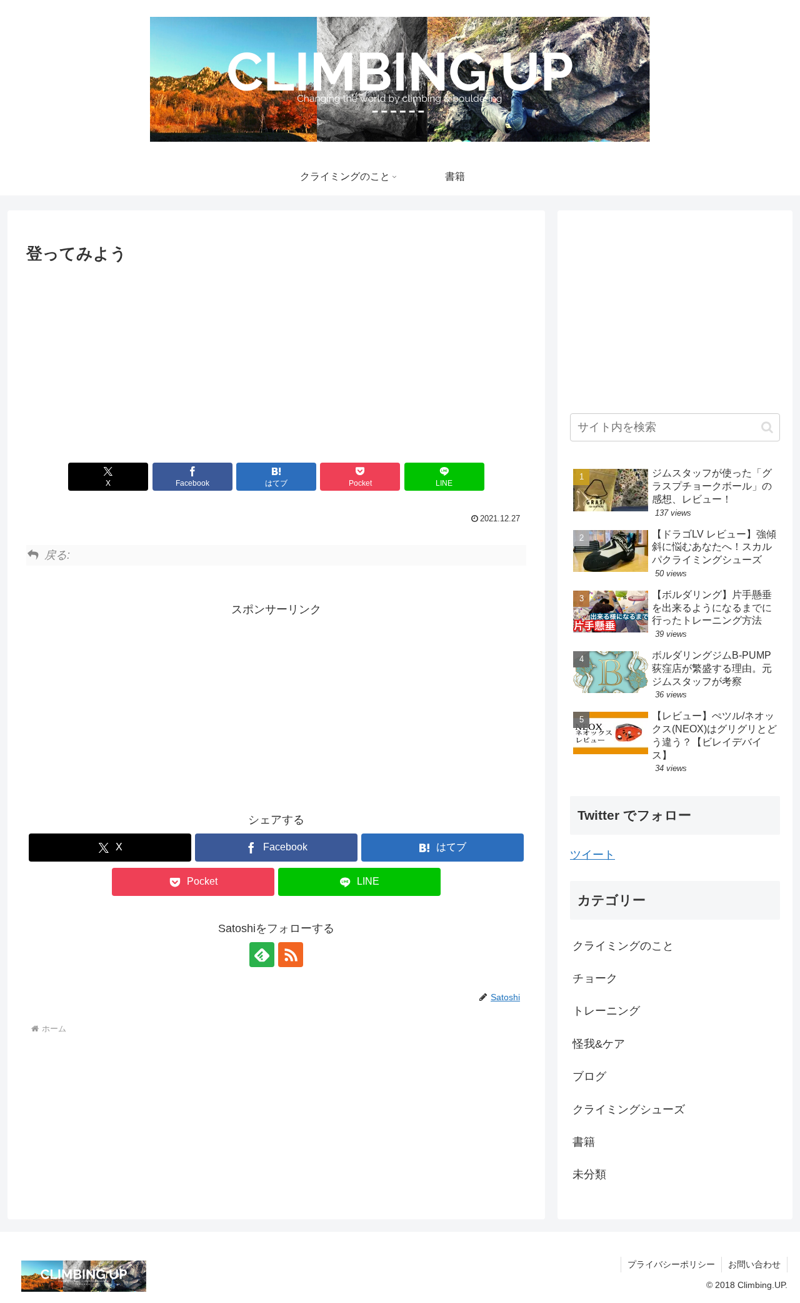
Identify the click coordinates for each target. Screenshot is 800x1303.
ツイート (592, 854)
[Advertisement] (276, 359)
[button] (767, 427)
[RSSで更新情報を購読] (290, 954)
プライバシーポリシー (671, 1264)
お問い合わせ (754, 1264)
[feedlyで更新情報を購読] (261, 954)
